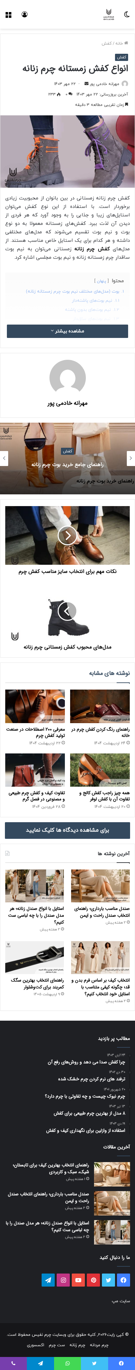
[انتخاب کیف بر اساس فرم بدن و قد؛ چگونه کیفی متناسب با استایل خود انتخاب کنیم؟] (100, 957)
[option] (67, 458)
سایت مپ (121, 1301)
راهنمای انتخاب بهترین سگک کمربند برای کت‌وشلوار (37, 984)
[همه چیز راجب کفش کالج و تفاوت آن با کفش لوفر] (100, 770)
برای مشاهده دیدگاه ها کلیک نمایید (67, 830)
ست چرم (57, 1345)
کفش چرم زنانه (92, 249)
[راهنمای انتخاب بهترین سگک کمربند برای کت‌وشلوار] (34, 957)
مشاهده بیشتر (69, 331)
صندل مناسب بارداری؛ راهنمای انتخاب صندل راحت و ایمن (102, 912)
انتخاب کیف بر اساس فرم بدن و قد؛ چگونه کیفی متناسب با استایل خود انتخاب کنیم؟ (100, 987)
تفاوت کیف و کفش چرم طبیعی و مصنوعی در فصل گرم (37, 796)
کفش (107, 44)
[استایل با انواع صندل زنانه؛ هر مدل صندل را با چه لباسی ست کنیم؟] (34, 885)
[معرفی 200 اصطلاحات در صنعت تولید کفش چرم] (35, 706)
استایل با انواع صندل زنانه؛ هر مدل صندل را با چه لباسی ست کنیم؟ (36, 915)
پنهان (101, 281)
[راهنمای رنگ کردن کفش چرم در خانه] (100, 706)
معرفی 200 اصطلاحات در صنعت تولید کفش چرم (35, 732)
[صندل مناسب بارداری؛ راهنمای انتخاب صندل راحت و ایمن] (100, 885)
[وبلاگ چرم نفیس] (109, 14)
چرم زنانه (77, 1345)
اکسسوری (35, 1345)
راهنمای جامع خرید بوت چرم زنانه (67, 464)
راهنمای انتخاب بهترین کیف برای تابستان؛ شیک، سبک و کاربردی (51, 1168)
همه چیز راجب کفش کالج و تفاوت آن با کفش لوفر (104, 796)
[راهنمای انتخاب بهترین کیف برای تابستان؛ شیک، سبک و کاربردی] (112, 1174)
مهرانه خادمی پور (104, 84)
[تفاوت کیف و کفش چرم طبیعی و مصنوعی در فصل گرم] (35, 770)
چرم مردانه (99, 1345)
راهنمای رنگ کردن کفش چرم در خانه (100, 732)
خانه (119, 44)
